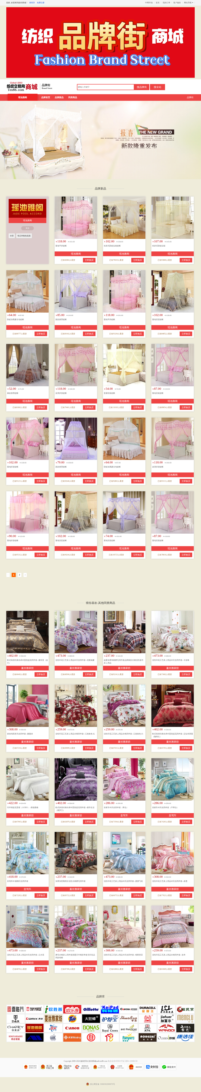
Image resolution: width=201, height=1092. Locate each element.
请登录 (32, 3)
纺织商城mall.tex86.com (97, 1061)
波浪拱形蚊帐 (61, 393)
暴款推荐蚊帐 (12, 393)
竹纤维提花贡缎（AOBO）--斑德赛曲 (22, 807)
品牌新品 (59, 97)
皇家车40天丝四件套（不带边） (165, 807)
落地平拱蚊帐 (61, 246)
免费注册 (40, 3)
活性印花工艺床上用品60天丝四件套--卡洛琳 (170, 660)
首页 (158, 3)
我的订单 (166, 3)
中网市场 (149, 3)
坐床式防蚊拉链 (158, 246)
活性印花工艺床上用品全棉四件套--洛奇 (168, 955)
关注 (27, 228)
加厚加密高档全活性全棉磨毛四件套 (70, 881)
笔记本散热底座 (24, 236)
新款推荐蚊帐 (61, 319)
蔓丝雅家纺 (27, 668)
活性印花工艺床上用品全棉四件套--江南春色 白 (123, 734)
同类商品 (72, 97)
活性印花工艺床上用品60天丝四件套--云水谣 (25, 955)
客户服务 (177, 3)
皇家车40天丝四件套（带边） (116, 807)
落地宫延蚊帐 (157, 393)
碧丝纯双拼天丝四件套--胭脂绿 (20, 734)
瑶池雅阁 (22, 97)
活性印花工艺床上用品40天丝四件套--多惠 (169, 881)
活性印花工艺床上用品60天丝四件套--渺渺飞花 (123, 881)
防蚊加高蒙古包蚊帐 (15, 319)
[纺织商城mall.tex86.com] (22, 86)
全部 (12, 236)
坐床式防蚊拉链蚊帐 (112, 246)
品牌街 (190, 97)
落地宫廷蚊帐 (157, 319)
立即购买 (89, 260)
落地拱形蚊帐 (12, 467)
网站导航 (188, 3)
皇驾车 (124, 815)
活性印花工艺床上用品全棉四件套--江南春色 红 (75, 734)
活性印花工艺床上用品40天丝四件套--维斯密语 (123, 955)
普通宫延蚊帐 (109, 393)
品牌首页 (45, 97)
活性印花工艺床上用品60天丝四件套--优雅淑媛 (74, 660)
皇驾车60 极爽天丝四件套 (17, 881)
